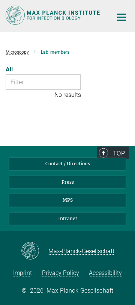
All (9, 69)
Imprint (22, 272)
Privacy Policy (60, 272)
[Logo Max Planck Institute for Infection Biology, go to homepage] (53, 15)
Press (68, 182)
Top (119, 153)
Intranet (67, 218)
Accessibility (105, 272)
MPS (68, 200)
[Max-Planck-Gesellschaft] (34, 251)
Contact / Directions (67, 163)
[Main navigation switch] (121, 17)
